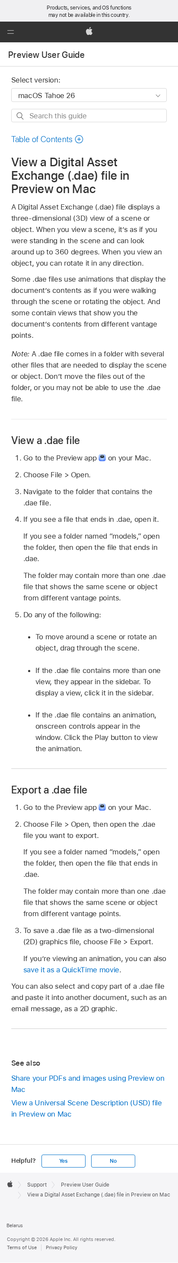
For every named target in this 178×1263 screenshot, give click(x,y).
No (113, 1161)
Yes (63, 1161)
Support (37, 1185)
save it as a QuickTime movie (71, 969)
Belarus (14, 1225)
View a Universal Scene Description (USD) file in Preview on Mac (86, 1108)
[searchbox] (89, 115)
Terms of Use (22, 1247)
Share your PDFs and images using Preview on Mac (88, 1084)
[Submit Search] (20, 116)
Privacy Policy (61, 1247)
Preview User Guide (46, 55)
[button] (10, 32)
